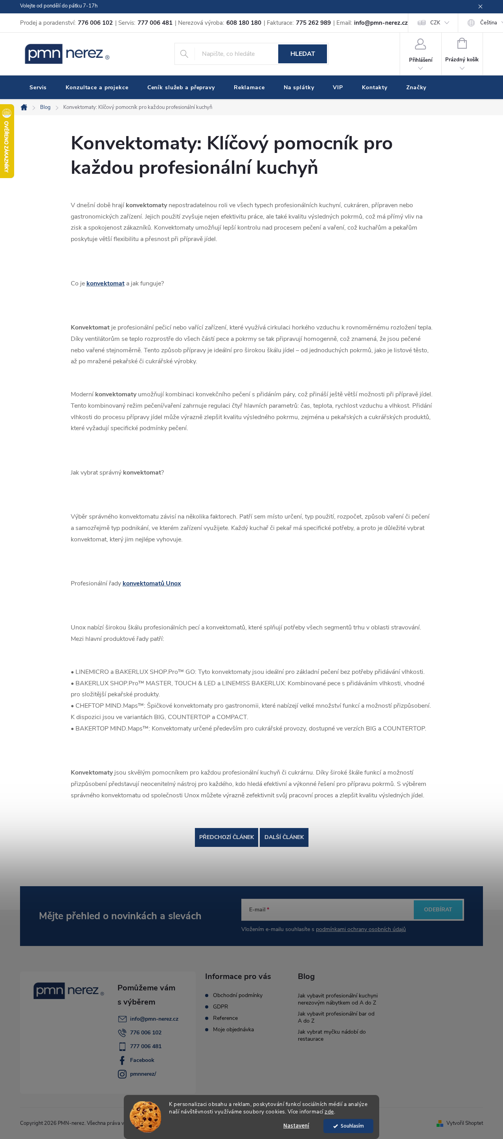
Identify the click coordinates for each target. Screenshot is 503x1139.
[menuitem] (38, 87)
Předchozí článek (226, 837)
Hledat (302, 54)
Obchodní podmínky (238, 995)
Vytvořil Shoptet (464, 1123)
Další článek (284, 837)
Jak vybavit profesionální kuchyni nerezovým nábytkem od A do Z (338, 999)
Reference (225, 1018)
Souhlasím (352, 1126)
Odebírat (438, 909)
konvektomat (105, 283)
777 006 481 (146, 1046)
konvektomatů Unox (152, 583)
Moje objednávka (233, 1030)
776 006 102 (146, 1032)
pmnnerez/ (143, 1074)
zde (329, 1111)
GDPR (220, 1007)
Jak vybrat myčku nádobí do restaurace (332, 1035)
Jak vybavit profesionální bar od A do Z (336, 1017)
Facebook (142, 1060)
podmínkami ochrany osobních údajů (361, 929)
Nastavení (296, 1126)
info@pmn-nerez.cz (154, 1019)
